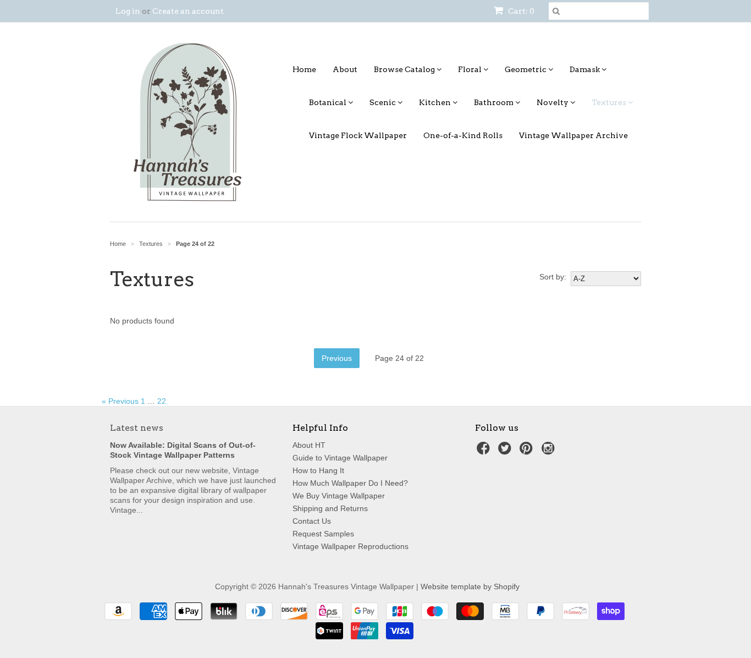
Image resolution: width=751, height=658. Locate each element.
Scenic (383, 102)
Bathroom (494, 102)
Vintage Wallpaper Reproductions (350, 546)
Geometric (526, 69)
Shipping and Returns (330, 508)
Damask (585, 69)
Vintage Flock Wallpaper (358, 135)
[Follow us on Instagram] (550, 451)
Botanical (328, 102)
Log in (127, 11)
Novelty (553, 102)
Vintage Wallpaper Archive (573, 135)
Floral (470, 69)
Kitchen (435, 102)
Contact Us (311, 521)
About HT (308, 445)
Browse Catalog (405, 69)
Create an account (188, 11)
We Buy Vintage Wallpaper (338, 495)
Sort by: (552, 276)
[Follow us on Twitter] (506, 451)
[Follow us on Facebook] (485, 451)
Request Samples (323, 533)
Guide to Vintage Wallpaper (340, 457)
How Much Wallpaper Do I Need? (350, 483)
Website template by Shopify (470, 586)
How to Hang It (318, 470)
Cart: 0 (520, 11)
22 (161, 401)
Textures (610, 102)
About (345, 69)
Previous (337, 358)
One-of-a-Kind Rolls (462, 135)
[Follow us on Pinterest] (528, 451)
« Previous (120, 401)
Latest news (136, 428)
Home (304, 69)
